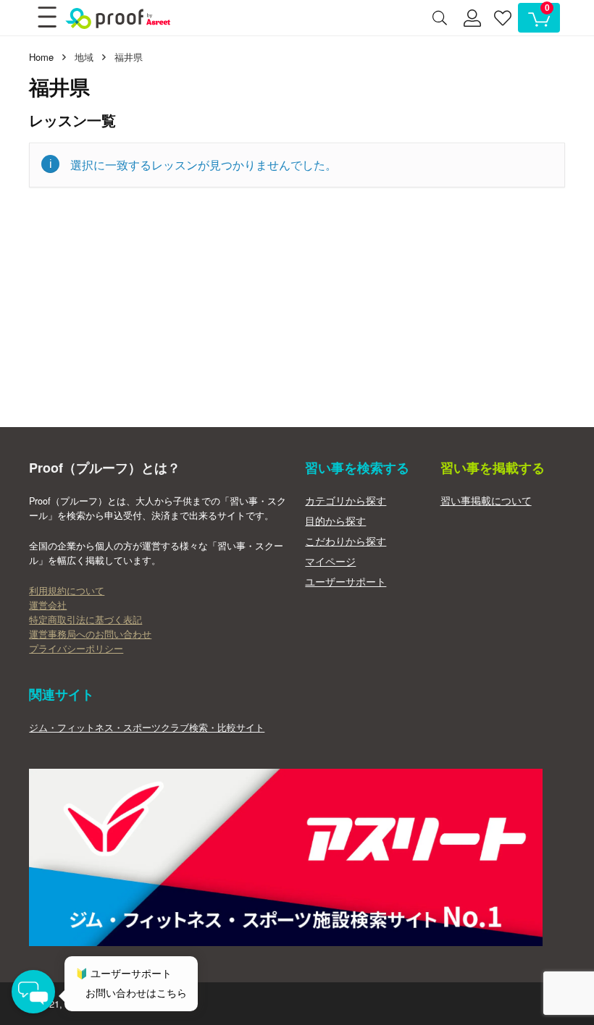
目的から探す (335, 520)
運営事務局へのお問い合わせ (90, 634)
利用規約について (66, 590)
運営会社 (48, 605)
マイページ (330, 561)
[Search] (439, 18)
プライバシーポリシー (76, 648)
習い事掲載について (486, 500)
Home (41, 57)
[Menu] (46, 18)
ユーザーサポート (345, 581)
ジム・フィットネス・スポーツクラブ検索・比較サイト (146, 727)
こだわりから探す (345, 540)
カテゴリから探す (345, 500)
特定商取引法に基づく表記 (85, 619)
